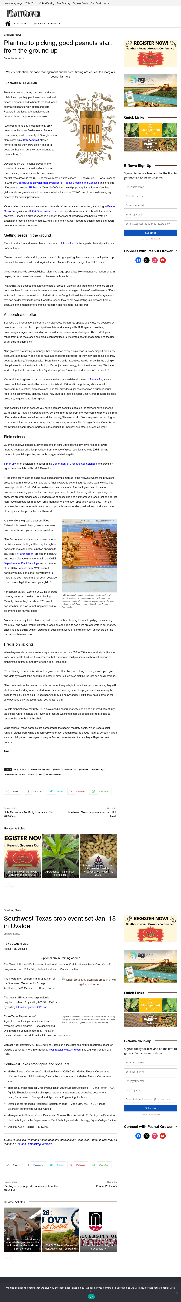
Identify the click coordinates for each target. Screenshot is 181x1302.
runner (31, 774)
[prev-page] (6, 884)
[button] (169, 24)
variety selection (53, 774)
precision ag (97, 769)
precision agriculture (15, 774)
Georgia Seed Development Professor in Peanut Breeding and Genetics (57, 182)
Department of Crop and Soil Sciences (75, 463)
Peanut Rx (96, 379)
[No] (176, 1292)
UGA (40, 774)
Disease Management (40, 769)
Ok (91, 1296)
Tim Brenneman (24, 553)
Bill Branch (34, 187)
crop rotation (20, 769)
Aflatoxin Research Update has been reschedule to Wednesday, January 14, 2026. (98, 869)
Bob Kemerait (31, 140)
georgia (56, 769)
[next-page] (12, 884)
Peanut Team (25, 568)
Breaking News (13, 34)
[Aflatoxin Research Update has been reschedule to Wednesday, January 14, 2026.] (98, 856)
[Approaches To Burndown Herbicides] (60, 856)
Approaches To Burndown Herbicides (60, 873)
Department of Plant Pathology (21, 563)
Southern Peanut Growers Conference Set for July (22, 873)
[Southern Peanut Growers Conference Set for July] (22, 856)
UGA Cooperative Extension (46, 211)
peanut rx (83, 769)
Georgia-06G (70, 769)
